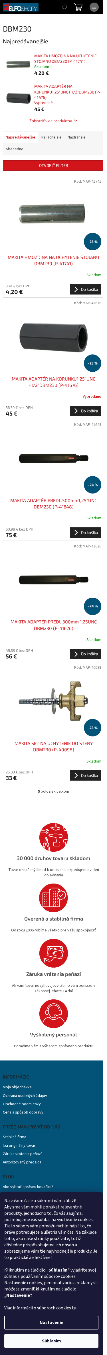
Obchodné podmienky (22, 1104)
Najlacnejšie (51, 137)
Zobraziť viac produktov (50, 120)
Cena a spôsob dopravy (23, 1112)
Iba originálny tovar (19, 1146)
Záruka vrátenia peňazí (22, 1154)
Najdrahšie (77, 137)
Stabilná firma (14, 1137)
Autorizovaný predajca (22, 1162)
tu (74, 1308)
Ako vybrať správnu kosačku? (28, 1187)
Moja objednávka (17, 1087)
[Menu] (94, 7)
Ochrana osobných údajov (25, 1096)
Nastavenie (51, 1322)
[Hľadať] (64, 7)
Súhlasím (51, 1341)
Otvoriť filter (53, 165)
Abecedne (14, 149)
